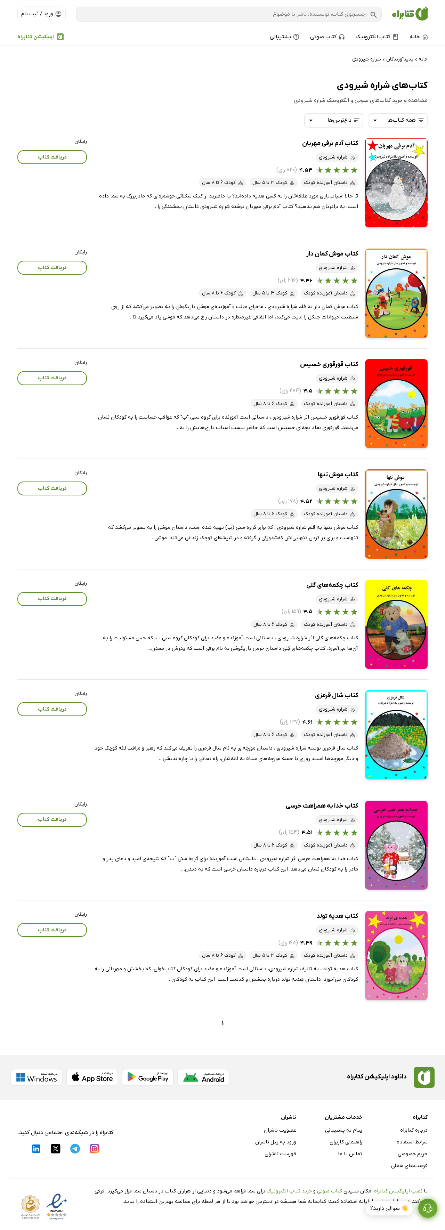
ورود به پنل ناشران (275, 1142)
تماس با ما (350, 1153)
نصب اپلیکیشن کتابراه (398, 1191)
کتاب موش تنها (338, 475)
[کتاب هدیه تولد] (396, 955)
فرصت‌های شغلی (409, 1165)
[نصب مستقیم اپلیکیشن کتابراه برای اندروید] (203, 1077)
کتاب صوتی (329, 1191)
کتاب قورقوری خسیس (329, 365)
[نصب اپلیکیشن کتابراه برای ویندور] (36, 1077)
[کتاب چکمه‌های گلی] (396, 624)
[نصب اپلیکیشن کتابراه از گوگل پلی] (148, 1077)
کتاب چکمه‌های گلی (332, 585)
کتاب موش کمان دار (332, 254)
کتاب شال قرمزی (336, 695)
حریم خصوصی (413, 1153)
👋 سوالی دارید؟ (389, 1208)
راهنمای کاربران (346, 1142)
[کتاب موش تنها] (396, 514)
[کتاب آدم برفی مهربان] (396, 182)
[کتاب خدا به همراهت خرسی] (396, 845)
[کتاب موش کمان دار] (396, 293)
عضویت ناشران (280, 1130)
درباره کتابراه (414, 1130)
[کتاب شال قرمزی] (396, 734)
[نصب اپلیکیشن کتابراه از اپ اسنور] (92, 1077)
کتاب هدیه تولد (337, 916)
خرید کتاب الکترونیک (289, 1191)
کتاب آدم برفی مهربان (330, 143)
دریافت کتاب (52, 157)
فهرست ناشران (280, 1153)
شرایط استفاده (412, 1142)
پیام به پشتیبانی (343, 1130)
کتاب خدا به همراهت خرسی (322, 806)
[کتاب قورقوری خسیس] (396, 403)
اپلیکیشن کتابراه (35, 36)
